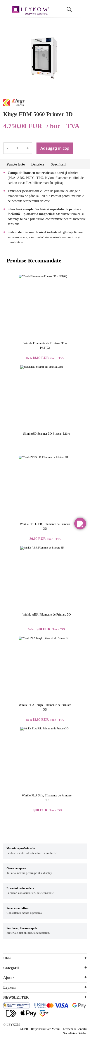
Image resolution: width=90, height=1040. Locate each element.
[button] (80, 523)
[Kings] (13, 104)
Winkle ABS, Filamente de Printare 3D (46, 614)
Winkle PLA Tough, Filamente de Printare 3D (45, 707)
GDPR (24, 1029)
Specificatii (58, 164)
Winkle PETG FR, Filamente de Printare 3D (45, 526)
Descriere (37, 164)
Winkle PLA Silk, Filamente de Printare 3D (46, 798)
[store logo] (30, 11)
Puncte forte (16, 164)
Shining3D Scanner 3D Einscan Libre (46, 433)
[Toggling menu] (6, 8)
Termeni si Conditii (75, 1029)
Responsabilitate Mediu (45, 1029)
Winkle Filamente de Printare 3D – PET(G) (45, 345)
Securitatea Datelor (75, 1033)
